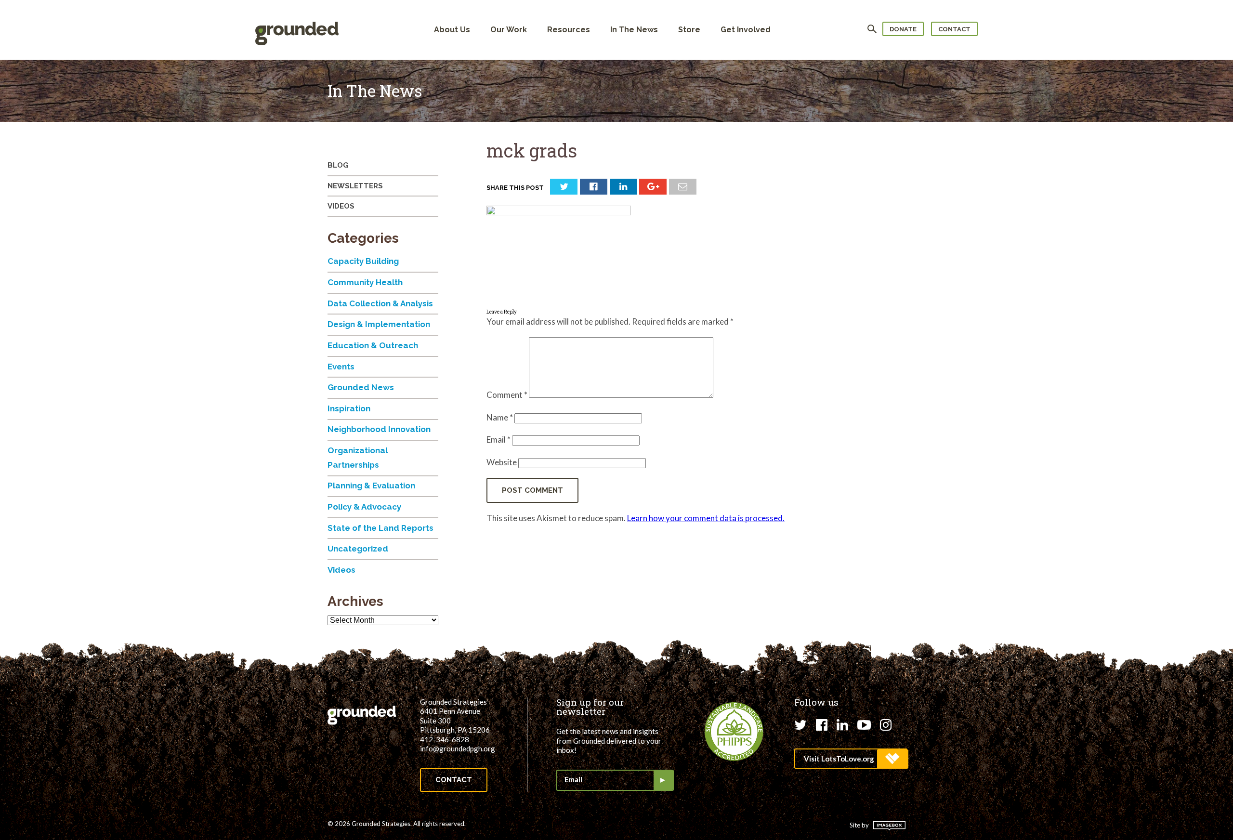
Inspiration (349, 408)
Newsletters (355, 186)
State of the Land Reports (380, 528)
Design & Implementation (379, 324)
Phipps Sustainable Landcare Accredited (734, 731)
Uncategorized (358, 548)
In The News (634, 29)
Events (341, 366)
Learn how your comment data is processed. (706, 518)
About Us (452, 29)
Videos (341, 206)
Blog (338, 165)
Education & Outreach (373, 345)
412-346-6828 (444, 739)
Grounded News (361, 387)
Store (689, 29)
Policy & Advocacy (364, 507)
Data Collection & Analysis (380, 303)
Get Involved (746, 29)
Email (498, 439)
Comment (506, 395)
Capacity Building (363, 261)
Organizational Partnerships (358, 458)
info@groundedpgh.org (457, 748)
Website (501, 462)
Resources (568, 29)
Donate (903, 29)
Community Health (365, 282)
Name (499, 417)
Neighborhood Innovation (379, 429)
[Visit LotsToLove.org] (850, 758)
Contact (954, 29)
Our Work (508, 29)
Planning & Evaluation (371, 485)
